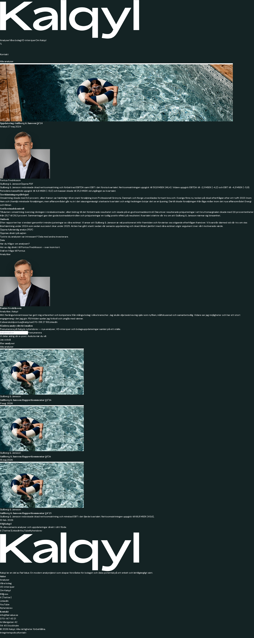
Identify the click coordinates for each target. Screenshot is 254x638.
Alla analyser (7, 61)
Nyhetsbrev (36, 530)
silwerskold (7, 322)
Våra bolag (15, 40)
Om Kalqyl (41, 40)
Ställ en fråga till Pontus (12, 250)
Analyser (4, 40)
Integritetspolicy (9, 632)
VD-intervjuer (28, 40)
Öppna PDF (27, 183)
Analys (3, 126)
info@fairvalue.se (9, 615)
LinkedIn (53, 322)
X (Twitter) (6, 530)
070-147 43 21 (8, 618)
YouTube (25, 530)
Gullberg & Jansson (10, 183)
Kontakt (4, 54)
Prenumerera (35, 332)
